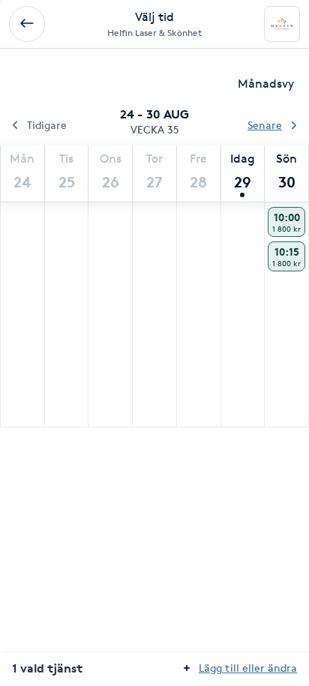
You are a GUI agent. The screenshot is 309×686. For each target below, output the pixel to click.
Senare (265, 124)
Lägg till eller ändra (248, 667)
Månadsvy (266, 83)
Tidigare (47, 124)
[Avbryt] (27, 24)
